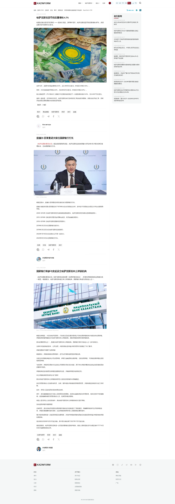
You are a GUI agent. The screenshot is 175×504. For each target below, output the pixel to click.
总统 (38, 245)
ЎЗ (136, 3)
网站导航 (118, 475)
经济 (63, 112)
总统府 (47, 10)
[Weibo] (127, 465)
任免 (51, 10)
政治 (35, 479)
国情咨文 (60, 10)
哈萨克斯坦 (55, 112)
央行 (68, 112)
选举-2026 (40, 10)
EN (126, 3)
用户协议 (77, 475)
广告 (117, 483)
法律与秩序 (40, 435)
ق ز (133, 3)
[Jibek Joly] (131, 10)
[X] (58, 116)
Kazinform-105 (87, 10)
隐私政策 (77, 479)
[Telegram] (48, 116)
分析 (103, 3)
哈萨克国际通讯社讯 (45, 144)
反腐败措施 (78, 486)
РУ (123, 3)
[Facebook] (53, 116)
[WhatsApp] (43, 116)
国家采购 (77, 490)
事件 (55, 10)
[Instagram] (37, 116)
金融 (74, 112)
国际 (35, 490)
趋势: (35, 10)
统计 (38, 112)
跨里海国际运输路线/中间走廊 (73, 10)
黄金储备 (46, 112)
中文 (129, 3)
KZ (117, 3)
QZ (120, 3)
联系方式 (118, 479)
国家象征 (77, 483)
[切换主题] (111, 3)
